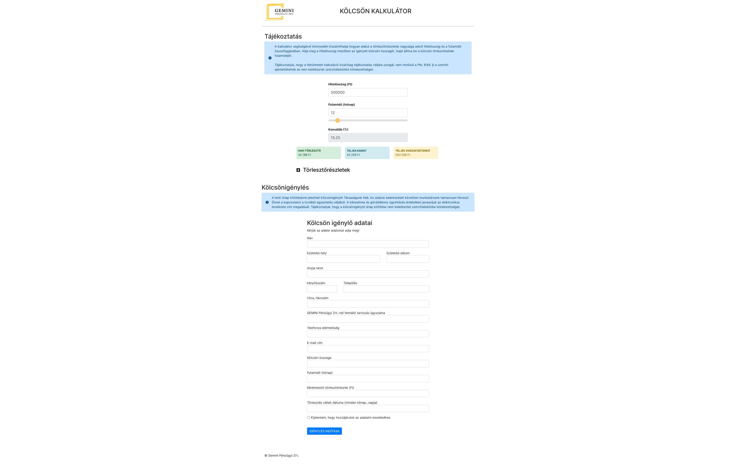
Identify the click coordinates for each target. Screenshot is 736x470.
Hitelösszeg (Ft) (340, 84)
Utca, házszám (318, 298)
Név (310, 238)
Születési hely (317, 253)
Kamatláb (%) (338, 129)
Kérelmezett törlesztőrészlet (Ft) (330, 387)
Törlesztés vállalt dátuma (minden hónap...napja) (342, 402)
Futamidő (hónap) (341, 104)
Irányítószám (316, 283)
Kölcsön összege (319, 358)
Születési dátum (398, 253)
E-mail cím (314, 343)
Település (350, 283)
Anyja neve (315, 268)
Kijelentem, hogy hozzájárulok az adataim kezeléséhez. (351, 417)
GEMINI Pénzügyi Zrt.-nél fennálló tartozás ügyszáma (346, 313)
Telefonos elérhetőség (323, 328)
